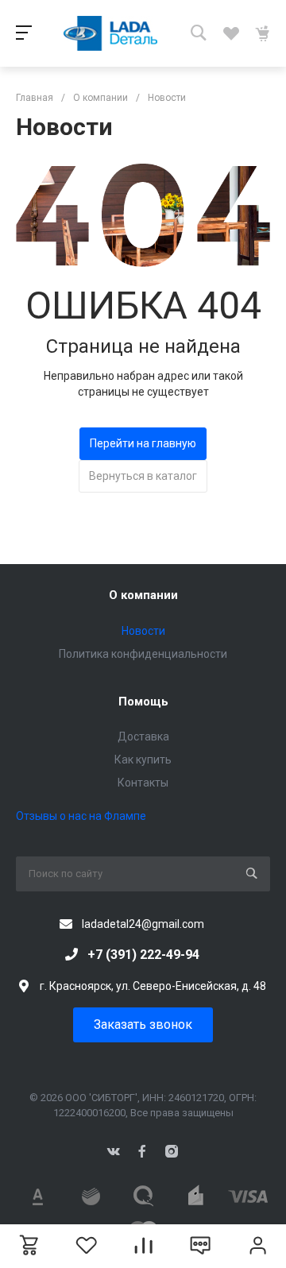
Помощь (143, 701)
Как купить (143, 759)
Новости (143, 630)
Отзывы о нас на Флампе (81, 816)
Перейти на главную (143, 443)
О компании (143, 595)
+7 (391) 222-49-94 (143, 954)
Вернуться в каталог (143, 476)
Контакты (143, 782)
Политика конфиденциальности (143, 654)
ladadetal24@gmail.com (143, 924)
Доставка (143, 736)
